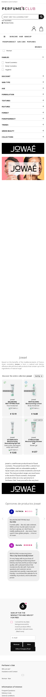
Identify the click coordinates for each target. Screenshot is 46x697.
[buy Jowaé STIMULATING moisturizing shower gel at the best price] (33, 429)
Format (5, 113)
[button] (2, 547)
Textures (6, 100)
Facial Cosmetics (11, 62)
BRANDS (38, 47)
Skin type (6, 82)
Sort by (37, 376)
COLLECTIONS (7, 137)
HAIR (21, 36)
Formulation (8, 94)
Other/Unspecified (23, 649)
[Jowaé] (23, 148)
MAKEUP (28, 36)
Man (29, 644)
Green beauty (8, 131)
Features (6, 107)
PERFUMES (31, 42)
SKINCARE (14, 36)
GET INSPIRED (6, 20)
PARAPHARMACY (9, 42)
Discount (6, 76)
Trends (5, 125)
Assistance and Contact (9, 2)
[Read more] (20, 631)
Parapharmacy (8, 119)
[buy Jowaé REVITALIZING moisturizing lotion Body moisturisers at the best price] (33, 391)
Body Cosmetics (11, 66)
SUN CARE (21, 42)
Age (3, 88)
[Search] (41, 17)
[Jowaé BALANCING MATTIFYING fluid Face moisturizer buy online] (12, 409)
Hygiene (8, 70)
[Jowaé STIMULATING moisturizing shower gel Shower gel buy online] (33, 447)
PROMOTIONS (9, 23)
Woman (9, 51)
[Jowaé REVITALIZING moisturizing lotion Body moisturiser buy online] (33, 409)
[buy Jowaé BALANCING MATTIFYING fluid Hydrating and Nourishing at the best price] (12, 391)
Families (5, 57)
